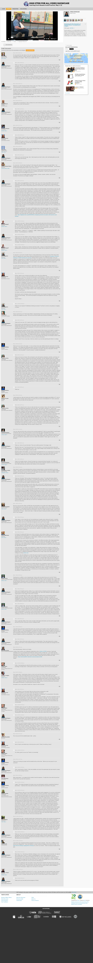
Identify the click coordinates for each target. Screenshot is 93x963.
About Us (33, 899)
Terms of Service (35, 900)
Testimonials (19, 900)
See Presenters (4, 900)
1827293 (71, 28)
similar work (25, 552)
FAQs (32, 897)
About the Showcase (20, 897)
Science (15, 41)
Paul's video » (3, 258)
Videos (8, 8)
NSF (85, 900)
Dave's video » (3, 58)
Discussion (9, 44)
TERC (78, 900)
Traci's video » (3, 821)
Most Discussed (4, 899)
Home (3, 8)
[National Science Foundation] (80, 896)
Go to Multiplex (30, 50)
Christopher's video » (4, 472)
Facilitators (23, 8)
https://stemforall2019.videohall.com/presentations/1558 (30, 656)
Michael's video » (4, 130)
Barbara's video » (4, 226)
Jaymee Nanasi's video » (5, 168)
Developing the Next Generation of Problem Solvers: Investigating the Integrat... (72, 25)
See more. (74, 892)
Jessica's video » (4, 434)
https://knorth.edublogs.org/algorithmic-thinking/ (23, 845)
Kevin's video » (3, 537)
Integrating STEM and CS (22, 41)
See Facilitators (4, 901)
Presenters (15, 8)
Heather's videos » (4, 677)
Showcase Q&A (19, 899)
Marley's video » (4, 580)
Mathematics (9, 41)
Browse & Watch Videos (6, 897)
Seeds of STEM (43, 651)
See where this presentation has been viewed (76, 58)
